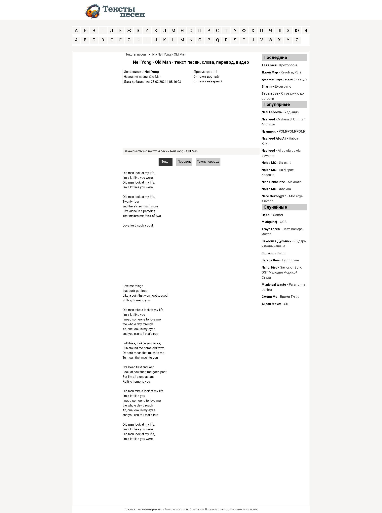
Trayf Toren (271, 229)
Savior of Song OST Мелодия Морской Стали (282, 272)
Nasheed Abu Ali (274, 138)
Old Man (179, 54)
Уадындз (292, 112)
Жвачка (285, 189)
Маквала (294, 182)
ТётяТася (269, 65)
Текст (166, 161)
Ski (286, 304)
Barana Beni (271, 260)
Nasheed (268, 119)
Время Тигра (289, 297)
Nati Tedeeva (272, 112)
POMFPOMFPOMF (292, 131)
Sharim (267, 86)
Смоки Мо (269, 297)
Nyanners (269, 131)
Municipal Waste (274, 284)
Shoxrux (268, 253)
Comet (278, 215)
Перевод (184, 161)
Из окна (285, 163)
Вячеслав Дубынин (276, 241)
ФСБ (283, 222)
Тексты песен (136, 54)
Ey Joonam (290, 260)
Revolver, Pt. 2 (291, 72)
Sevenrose (270, 93)
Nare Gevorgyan (274, 196)
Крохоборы (288, 65)
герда (302, 79)
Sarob (281, 253)
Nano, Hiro (269, 267)
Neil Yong (164, 54)
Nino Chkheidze (273, 182)
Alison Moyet (271, 304)
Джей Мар (270, 72)
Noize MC (269, 163)
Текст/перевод (208, 161)
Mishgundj (269, 222)
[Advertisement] (191, 116)
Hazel (266, 215)
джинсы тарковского (278, 79)
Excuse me (283, 86)
